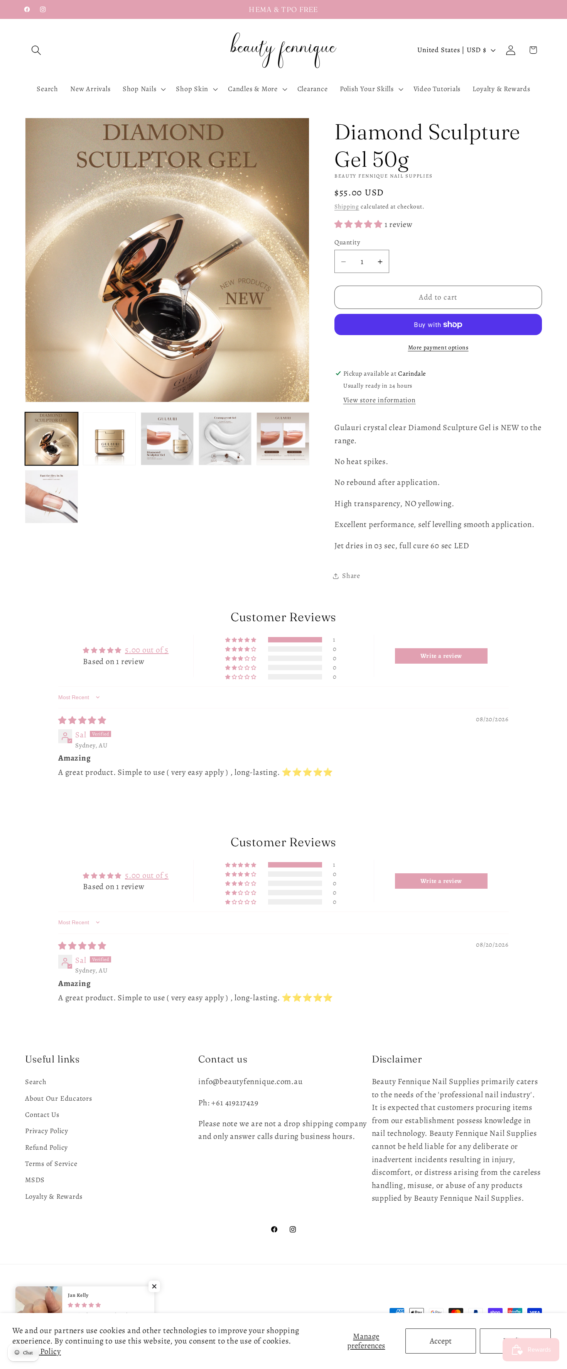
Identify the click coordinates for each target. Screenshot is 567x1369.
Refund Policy (46, 1147)
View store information (379, 400)
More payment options (438, 348)
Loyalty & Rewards (54, 1196)
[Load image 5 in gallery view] (282, 438)
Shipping (346, 206)
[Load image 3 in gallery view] (167, 438)
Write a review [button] (441, 656)
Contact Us (42, 1114)
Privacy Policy (46, 1130)
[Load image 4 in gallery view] (225, 438)
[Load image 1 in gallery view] (51, 438)
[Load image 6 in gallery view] (51, 496)
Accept (441, 1340)
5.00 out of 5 (147, 649)
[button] (36, 50)
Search (36, 1081)
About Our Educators (58, 1098)
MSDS (35, 1180)
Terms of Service (51, 1163)
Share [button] (351, 575)
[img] (82, 720)
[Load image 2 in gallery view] (109, 438)
